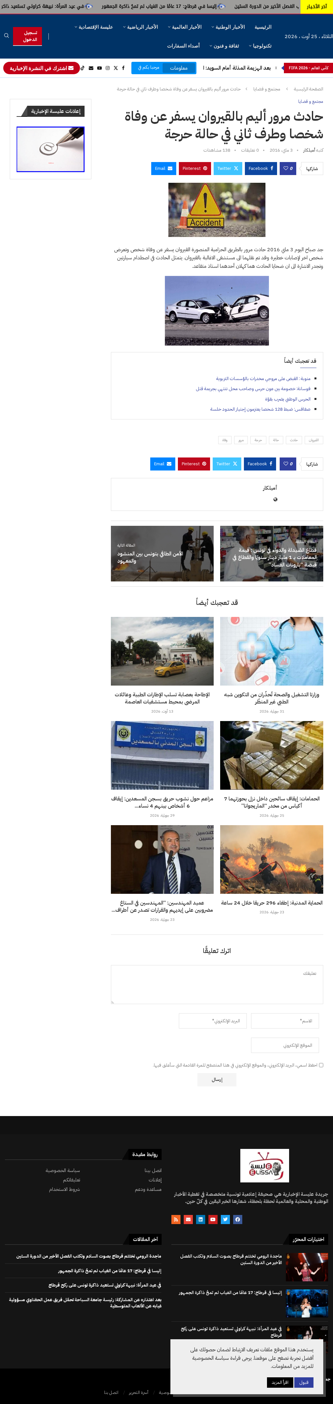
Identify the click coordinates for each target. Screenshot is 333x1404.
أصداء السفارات (183, 45)
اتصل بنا (111, 1392)
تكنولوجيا (262, 45)
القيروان (314, 440)
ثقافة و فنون (226, 45)
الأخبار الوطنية (230, 26)
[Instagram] (107, 68)
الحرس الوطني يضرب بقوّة (288, 399)
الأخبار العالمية (187, 26)
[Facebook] (123, 68)
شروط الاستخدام (64, 1189)
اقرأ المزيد (280, 1382)
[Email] (91, 68)
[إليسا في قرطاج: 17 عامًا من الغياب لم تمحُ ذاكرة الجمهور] (307, 1303)
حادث (294, 440)
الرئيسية (263, 26)
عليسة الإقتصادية (96, 26)
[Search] (6, 36)
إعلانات (155, 1180)
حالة (276, 440)
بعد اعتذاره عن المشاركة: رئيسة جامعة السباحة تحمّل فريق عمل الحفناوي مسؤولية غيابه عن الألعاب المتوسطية (85, 1303)
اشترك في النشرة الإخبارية (39, 68)
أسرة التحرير (138, 1392)
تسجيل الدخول (30, 36)
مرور (241, 440)
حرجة (258, 440)
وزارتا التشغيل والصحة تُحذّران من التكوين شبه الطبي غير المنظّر (271, 698)
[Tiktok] (82, 68)
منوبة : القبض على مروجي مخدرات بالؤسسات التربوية (263, 378)
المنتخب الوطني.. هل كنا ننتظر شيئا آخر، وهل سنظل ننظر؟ (209, 68)
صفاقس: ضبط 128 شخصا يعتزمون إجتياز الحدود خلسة (260, 409)
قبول (304, 1382)
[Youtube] (99, 68)
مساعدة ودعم (148, 1189)
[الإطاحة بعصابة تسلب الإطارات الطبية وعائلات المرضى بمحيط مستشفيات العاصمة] (162, 651)
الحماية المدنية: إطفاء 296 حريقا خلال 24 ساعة (272, 903)
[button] (276, 68)
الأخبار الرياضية (142, 26)
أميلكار (309, 150)
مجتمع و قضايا (266, 89)
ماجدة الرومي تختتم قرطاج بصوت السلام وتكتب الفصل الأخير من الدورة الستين (231, 1259)
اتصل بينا (153, 1170)
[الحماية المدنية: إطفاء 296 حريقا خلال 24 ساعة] (271, 859)
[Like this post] (286, 168)
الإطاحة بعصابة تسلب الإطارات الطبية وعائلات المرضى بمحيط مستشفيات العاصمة (162, 698)
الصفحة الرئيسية (308, 89)
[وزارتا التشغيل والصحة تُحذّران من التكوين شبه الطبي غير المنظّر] (271, 651)
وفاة (224, 440)
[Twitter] (115, 68)
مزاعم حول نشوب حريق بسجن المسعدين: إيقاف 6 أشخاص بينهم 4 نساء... (162, 802)
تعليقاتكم (71, 1180)
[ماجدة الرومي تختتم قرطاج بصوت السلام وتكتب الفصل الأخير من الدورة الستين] (307, 1267)
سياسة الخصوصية (63, 1170)
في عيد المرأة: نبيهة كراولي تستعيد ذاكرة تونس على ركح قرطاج (71, 6)
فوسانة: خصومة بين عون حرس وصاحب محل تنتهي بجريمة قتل (253, 388)
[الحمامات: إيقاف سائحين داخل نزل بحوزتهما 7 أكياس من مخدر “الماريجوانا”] (271, 755)
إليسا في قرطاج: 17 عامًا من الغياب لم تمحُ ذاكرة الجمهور (211, 6)
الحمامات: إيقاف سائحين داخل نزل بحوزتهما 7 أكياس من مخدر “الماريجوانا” (272, 802)
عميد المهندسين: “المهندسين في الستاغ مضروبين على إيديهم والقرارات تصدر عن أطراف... (162, 906)
